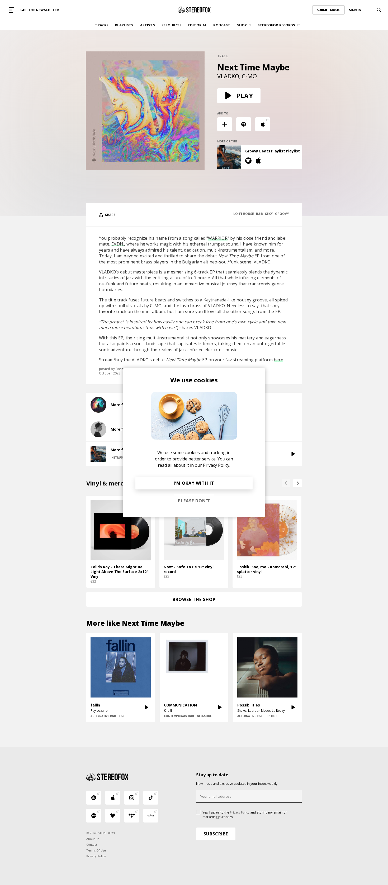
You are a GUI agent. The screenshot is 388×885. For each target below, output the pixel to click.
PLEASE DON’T (194, 501)
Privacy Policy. (216, 465)
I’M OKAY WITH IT (194, 483)
